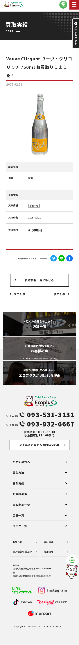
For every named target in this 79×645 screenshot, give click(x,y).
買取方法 (18, 472)
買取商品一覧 (21, 505)
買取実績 (18, 483)
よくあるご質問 (39, 445)
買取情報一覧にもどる (39, 280)
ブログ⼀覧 (20, 526)
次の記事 (59, 294)
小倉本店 (34, 205)
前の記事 (19, 294)
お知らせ (17, 542)
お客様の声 (20, 494)
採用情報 (48, 551)
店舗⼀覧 (18, 515)
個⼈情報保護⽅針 (22, 551)
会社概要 (48, 542)
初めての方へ (21, 462)
